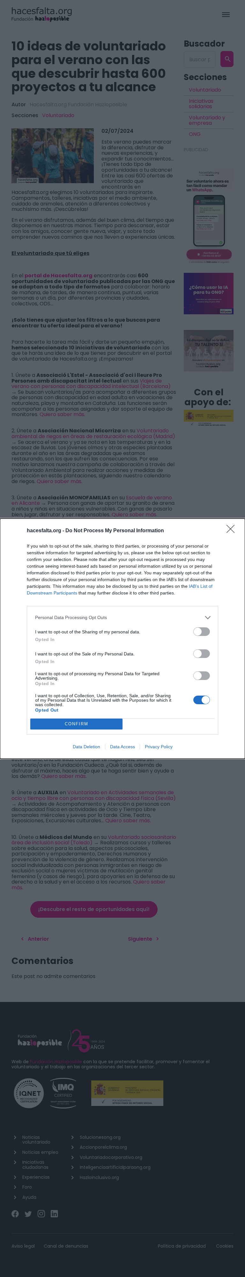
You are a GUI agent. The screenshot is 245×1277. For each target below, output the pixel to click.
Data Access (122, 746)
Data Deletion (86, 746)
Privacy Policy (159, 746)
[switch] (201, 631)
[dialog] (122, 639)
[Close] (232, 531)
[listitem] (122, 617)
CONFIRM (76, 723)
